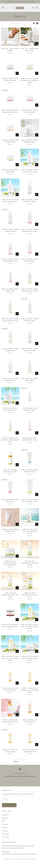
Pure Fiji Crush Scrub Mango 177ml (10, 530)
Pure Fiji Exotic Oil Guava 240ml (29, 721)
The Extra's (5, 834)
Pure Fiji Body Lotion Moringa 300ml (29, 349)
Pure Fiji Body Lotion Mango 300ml (29, 320)
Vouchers (5, 824)
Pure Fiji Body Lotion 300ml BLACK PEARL (29, 171)
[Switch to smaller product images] (37, 23)
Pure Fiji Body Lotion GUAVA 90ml (10, 290)
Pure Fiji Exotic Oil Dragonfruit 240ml (10, 721)
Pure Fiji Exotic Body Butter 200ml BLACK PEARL (29, 658)
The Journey (6, 837)
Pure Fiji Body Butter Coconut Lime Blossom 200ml (30, 80)
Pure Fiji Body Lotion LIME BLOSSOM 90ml (10, 320)
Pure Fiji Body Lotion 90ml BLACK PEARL (10, 200)
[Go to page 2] (24, 759)
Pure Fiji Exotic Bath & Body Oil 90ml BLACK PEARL (10, 658)
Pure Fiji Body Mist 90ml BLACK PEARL (10, 409)
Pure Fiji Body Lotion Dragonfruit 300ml (29, 230)
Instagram (5, 831)
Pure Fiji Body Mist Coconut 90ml (29, 409)
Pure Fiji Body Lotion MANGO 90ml (10, 349)
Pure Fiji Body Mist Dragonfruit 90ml (29, 439)
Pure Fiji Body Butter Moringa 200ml (29, 141)
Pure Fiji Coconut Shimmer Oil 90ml (10, 471)
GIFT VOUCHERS (20, 773)
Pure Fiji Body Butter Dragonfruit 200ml (10, 111)
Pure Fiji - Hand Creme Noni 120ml (30, 49)
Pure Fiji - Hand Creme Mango (10, 49)
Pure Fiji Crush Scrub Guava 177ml (10, 500)
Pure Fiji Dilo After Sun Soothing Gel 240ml (29, 531)
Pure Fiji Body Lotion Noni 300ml (29, 379)
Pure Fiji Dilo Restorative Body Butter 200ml (10, 563)
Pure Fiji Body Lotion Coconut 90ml (10, 230)
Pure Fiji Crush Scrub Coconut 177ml (29, 471)
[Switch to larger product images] (34, 23)
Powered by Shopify (28, 859)
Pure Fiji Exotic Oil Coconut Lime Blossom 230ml (30, 690)
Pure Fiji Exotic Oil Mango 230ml (10, 750)
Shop (3, 821)
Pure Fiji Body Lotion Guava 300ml (29, 260)
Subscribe (9, 805)
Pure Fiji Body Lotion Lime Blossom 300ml (29, 290)
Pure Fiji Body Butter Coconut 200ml (10, 79)
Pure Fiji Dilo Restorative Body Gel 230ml (29, 563)
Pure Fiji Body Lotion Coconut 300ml (29, 200)
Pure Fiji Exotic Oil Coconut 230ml (10, 689)
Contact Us (5, 815)
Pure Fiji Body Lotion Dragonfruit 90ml (10, 260)
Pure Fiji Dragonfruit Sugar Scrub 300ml (10, 625)
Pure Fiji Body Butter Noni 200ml (10, 171)
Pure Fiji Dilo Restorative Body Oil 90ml (29, 595)
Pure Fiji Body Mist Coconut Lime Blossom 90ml (10, 440)
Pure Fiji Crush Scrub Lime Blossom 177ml (29, 500)
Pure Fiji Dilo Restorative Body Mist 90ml (10, 595)
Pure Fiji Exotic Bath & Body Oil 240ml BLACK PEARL (30, 627)
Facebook (5, 827)
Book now (5, 818)
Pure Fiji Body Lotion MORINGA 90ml (10, 379)
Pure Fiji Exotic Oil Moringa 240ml (29, 750)
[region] (20, 774)
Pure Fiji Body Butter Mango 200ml (10, 141)
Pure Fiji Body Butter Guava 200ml (29, 111)
